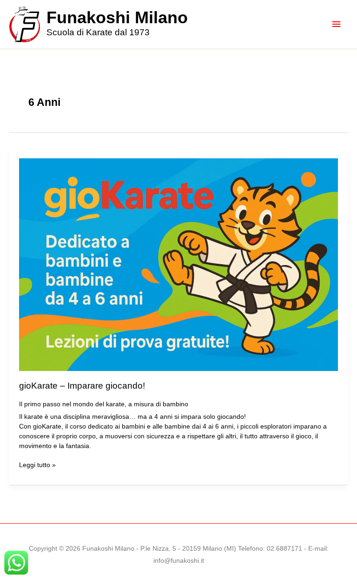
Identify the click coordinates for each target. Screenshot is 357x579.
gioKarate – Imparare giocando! (82, 385)
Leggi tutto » (37, 465)
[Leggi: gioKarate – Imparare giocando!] (178, 263)
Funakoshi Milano (117, 17)
